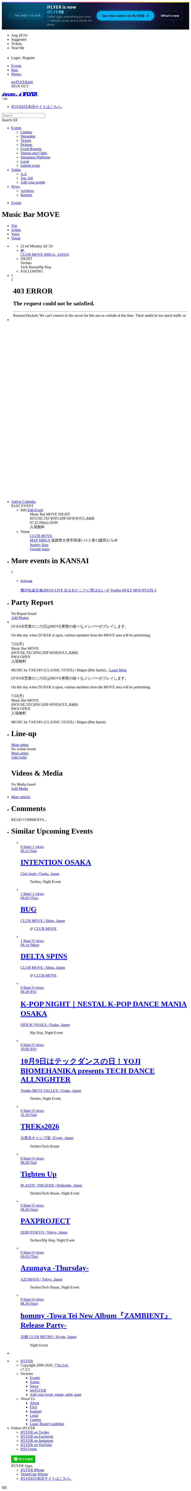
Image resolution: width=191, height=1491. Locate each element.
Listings (26, 132)
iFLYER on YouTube (36, 1445)
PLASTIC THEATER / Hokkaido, (51, 1185)
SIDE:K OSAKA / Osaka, (45, 1025)
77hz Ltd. (61, 1365)
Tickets (25, 140)
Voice (15, 234)
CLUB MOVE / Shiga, (42, 921)
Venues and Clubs (33, 153)
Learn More (118, 670)
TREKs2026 (39, 1126)
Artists (16, 170)
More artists (19, 745)
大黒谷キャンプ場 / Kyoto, (46, 1138)
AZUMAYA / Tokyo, (41, 1279)
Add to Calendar (23, 502)
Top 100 (26, 178)
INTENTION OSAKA (55, 862)
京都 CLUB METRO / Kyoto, (48, 1337)
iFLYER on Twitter (34, 1432)
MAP (34, 540)
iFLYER (26, 1361)
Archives (27, 191)
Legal (34, 1415)
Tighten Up (38, 1174)
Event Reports (30, 149)
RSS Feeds (28, 1449)
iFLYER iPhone (32, 1470)
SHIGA (44, 540)
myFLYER (19, 82)
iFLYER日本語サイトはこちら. (36, 107)
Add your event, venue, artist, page (55, 1395)
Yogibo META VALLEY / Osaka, (50, 1091)
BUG (28, 909)
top (4, 1487)
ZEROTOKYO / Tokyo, (43, 1232)
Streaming (27, 136)
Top (14, 226)
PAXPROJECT (45, 1221)
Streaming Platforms (35, 157)
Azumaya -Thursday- (54, 1268)
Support (35, 1411)
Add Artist (19, 757)
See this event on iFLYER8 (125, 15)
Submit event (30, 166)
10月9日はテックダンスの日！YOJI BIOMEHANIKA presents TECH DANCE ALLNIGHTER (87, 1070)
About (34, 1403)
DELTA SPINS (43, 956)
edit (30, 82)
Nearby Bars (39, 545)
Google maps (39, 549)
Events (16, 66)
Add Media (19, 789)
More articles (20, 797)
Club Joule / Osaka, (39, 874)
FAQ (33, 1407)
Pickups (26, 145)
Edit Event (35, 510)
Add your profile (32, 182)
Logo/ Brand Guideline (47, 1424)
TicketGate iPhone (34, 1474)
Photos (16, 74)
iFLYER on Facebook (36, 1436)
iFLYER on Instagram (36, 1441)
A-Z (23, 174)
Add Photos (20, 618)
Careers (35, 1420)
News (15, 186)
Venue (15, 238)
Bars (14, 70)
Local (24, 161)
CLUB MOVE (41, 536)
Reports (26, 195)
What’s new (170, 15)
